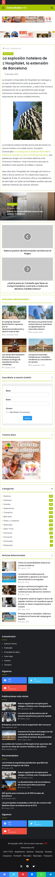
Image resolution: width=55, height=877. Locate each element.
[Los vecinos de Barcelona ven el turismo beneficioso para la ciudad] (9, 717)
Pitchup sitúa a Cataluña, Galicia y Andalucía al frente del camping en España (34, 616)
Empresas (8, 500)
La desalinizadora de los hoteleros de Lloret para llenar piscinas (34, 783)
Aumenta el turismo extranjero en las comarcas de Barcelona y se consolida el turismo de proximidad (35, 734)
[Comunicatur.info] (16, 7)
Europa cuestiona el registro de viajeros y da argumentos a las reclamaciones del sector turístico (34, 589)
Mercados (8, 517)
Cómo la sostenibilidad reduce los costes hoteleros (25, 212)
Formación (8, 533)
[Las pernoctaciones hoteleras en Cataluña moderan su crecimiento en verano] (41, 345)
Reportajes (8, 525)
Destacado (8, 545)
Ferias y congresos (11, 521)
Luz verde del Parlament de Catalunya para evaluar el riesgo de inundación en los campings (13, 359)
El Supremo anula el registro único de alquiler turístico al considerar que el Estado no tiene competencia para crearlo (35, 602)
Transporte (8, 512)
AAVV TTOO (8, 529)
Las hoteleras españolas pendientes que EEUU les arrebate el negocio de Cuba (25, 764)
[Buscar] (52, 9)
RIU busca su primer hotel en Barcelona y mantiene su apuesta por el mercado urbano (40, 325)
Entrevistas (8, 541)
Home (6, 48)
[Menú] (3, 9)
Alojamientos (16, 48)
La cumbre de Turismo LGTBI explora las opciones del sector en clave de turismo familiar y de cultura (27, 745)
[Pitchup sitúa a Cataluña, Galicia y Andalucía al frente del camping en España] (9, 617)
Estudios (7, 504)
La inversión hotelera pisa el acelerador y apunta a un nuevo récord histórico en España (33, 577)
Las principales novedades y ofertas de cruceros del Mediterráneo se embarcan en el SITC (26, 804)
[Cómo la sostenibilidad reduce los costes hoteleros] (9, 566)
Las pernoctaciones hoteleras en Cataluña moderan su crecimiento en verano (40, 358)
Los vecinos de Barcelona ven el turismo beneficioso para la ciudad (34, 714)
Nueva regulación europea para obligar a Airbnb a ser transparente (34, 704)
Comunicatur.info (27, 848)
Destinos (7, 496)
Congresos (7, 856)
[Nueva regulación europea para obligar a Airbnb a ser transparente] (9, 706)
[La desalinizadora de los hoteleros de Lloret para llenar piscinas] (9, 785)
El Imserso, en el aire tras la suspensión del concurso (26, 724)
